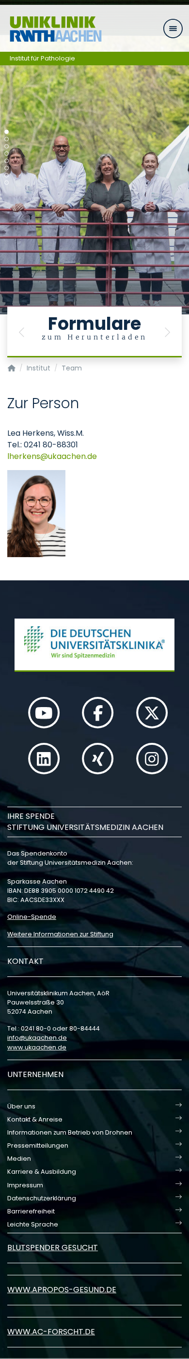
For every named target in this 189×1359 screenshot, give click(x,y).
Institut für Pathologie (42, 58)
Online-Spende (31, 917)
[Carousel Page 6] (6, 168)
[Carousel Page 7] (6, 175)
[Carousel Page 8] (6, 182)
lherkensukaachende (52, 456)
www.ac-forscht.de (51, 1331)
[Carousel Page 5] (6, 161)
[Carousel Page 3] (6, 146)
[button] (21, 332)
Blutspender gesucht (52, 1247)
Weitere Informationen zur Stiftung (60, 934)
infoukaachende (37, 1038)
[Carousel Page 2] (6, 139)
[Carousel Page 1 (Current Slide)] (6, 132)
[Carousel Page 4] (6, 153)
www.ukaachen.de (36, 1047)
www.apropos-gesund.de (61, 1289)
